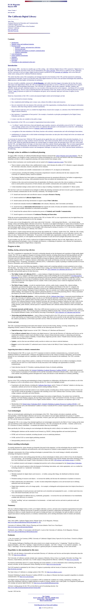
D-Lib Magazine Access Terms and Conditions (46, 605)
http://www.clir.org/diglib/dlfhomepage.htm (46, 583)
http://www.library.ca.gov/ (54, 572)
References (15, 58)
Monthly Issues (55, 597)
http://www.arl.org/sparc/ (27, 576)
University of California (61, 72)
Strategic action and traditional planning (23, 44)
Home (41, 600)
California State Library (57, 296)
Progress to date (16, 46)
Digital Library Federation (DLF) (31, 404)
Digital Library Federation (74, 463)
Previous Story (41, 599)
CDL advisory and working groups (64, 460)
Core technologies (17, 54)
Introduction (15, 42)
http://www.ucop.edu (73, 559)
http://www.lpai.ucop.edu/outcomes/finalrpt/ (20, 527)
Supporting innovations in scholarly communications (30, 50)
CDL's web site (50, 70)
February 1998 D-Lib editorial (43, 128)
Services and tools (20, 49)
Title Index (47, 597)
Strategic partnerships (21, 52)
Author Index (40, 597)
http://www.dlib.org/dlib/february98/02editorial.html (22, 531)
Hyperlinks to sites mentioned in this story (23, 62)
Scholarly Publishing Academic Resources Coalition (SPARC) (49, 370)
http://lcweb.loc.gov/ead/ (15, 569)
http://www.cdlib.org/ (13, 29)
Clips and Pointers (50, 599)
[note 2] (15, 91)
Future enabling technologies (20, 55)
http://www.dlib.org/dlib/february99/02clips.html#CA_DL (24, 522)
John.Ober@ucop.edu (13, 31)
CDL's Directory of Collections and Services (60, 269)
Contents (47, 596)
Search (35, 597)
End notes (14, 60)
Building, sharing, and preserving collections (27, 47)
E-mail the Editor (47, 600)
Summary (14, 57)
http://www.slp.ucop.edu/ (54, 564)
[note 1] (59, 83)
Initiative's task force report (56, 162)
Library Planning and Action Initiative (66, 155)
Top (43, 596)
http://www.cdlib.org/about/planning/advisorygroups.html (24, 587)
